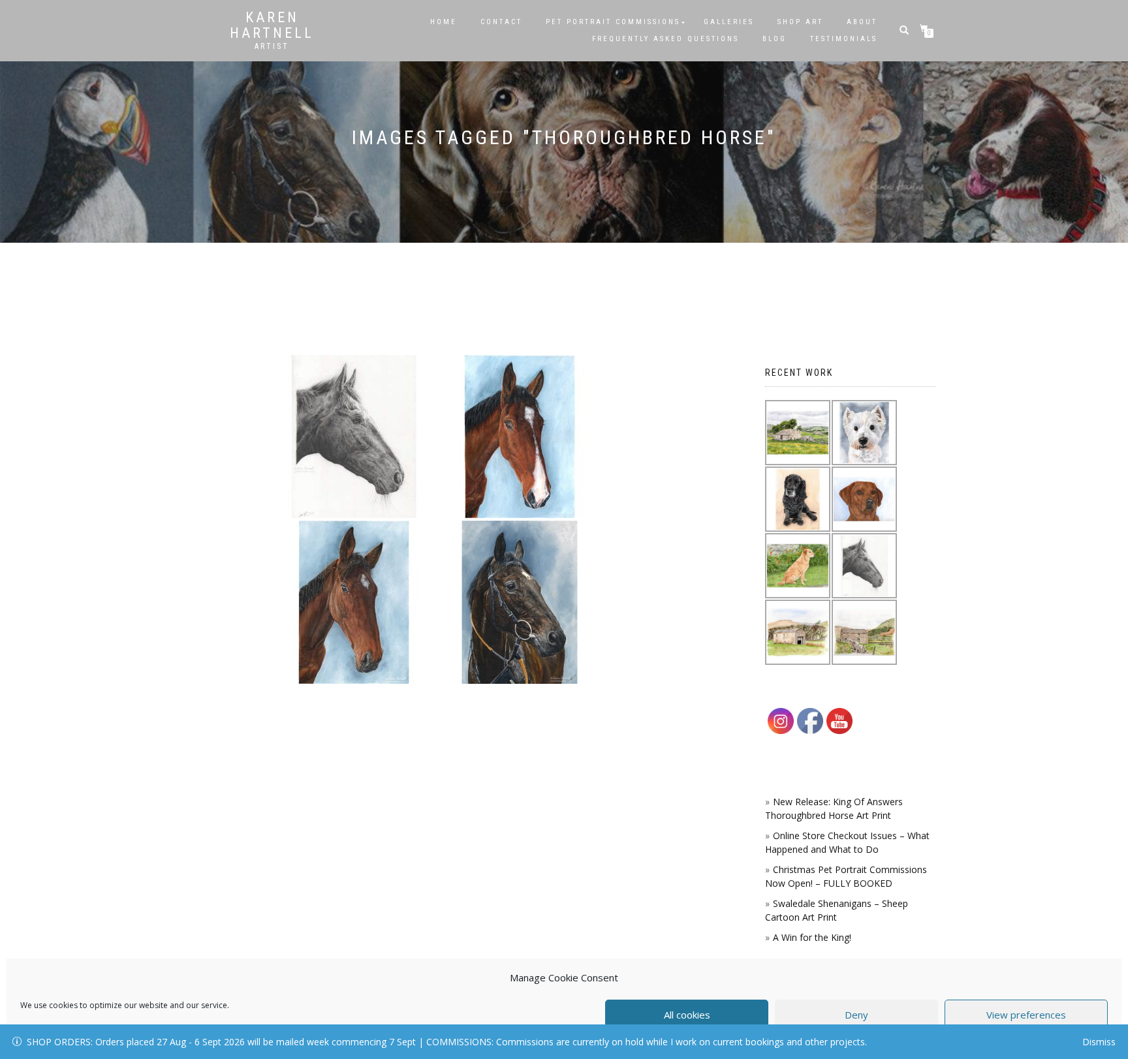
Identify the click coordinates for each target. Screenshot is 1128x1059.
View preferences (1026, 1014)
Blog (774, 39)
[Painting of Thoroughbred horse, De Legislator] (519, 436)
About (862, 22)
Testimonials (843, 39)
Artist (272, 46)
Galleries (729, 22)
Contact (501, 22)
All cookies (687, 1014)
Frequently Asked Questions (665, 39)
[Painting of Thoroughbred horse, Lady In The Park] (353, 602)
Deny (856, 1014)
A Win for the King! (812, 937)
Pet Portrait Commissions (613, 22)
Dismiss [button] (1099, 1042)
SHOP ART (800, 22)
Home (443, 22)
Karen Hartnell (272, 25)
